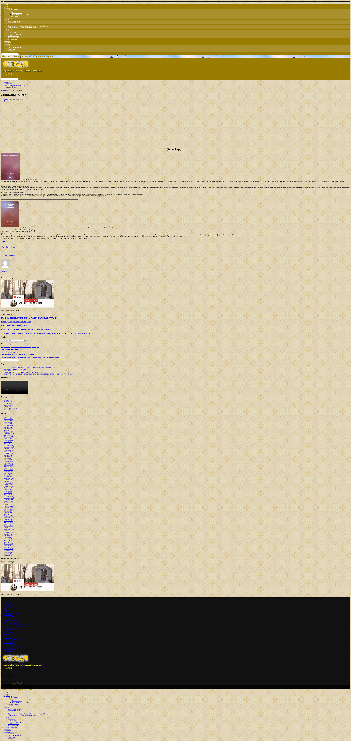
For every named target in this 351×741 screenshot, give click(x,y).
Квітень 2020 (8, 509)
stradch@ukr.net (17, 683)
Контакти (7, 41)
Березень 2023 (8, 456)
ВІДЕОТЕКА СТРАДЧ (15, 21)
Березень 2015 (8, 535)
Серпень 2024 (8, 435)
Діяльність (11, 46)
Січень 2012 (8, 547)
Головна (7, 4)
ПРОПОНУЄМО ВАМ (15, 47)
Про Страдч (8, 8)
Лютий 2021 (8, 493)
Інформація (11, 31)
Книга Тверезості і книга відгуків (11, 90)
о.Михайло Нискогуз (8, 247)
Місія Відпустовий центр (13, 626)
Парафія (10, 11)
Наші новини (12, 49)
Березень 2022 (8, 471)
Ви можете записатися (15, 34)
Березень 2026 (8, 422)
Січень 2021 (8, 494)
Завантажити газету (14, 22)
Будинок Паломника (10, 44)
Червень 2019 (8, 526)
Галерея (6, 19)
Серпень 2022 (8, 466)
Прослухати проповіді (12, 646)
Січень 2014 (8, 540)
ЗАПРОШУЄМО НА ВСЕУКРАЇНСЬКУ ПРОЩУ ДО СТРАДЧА (26, 329)
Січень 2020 (8, 514)
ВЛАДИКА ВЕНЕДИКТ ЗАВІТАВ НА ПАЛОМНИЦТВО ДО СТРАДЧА (29, 318)
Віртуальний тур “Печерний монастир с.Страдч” (23, 27)
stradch (5, 99)
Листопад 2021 (9, 478)
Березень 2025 (8, 428)
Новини (6, 6)
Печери (10, 18)
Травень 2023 (8, 453)
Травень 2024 (8, 437)
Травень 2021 (8, 488)
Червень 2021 (8, 486)
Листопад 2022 (9, 463)
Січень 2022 (8, 475)
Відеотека (8, 610)
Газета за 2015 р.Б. (11, 611)
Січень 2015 (8, 539)
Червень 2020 (8, 506)
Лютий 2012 (8, 545)
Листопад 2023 (9, 447)
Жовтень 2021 (8, 479)
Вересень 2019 (8, 521)
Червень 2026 (8, 419)
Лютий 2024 (8, 442)
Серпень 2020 (8, 503)
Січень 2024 (8, 443)
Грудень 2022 (8, 461)
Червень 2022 (8, 470)
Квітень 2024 (8, 438)
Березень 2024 (8, 440)
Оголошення (8, 402)
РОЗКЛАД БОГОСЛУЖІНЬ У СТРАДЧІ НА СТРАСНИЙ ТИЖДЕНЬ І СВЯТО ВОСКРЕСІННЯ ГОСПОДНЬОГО (45, 333)
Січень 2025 (8, 430)
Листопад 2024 (9, 433)
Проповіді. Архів (10, 644)
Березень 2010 (8, 552)
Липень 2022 (8, 468)
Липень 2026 (8, 417)
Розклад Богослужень (11, 39)
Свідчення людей (13, 16)
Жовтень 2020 (8, 499)
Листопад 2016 (9, 529)
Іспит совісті (12, 32)
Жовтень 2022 (8, 465)
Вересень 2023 (8, 448)
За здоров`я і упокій (14, 37)
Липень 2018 (8, 527)
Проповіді (8, 643)
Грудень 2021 (8, 476)
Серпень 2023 (8, 450)
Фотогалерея (9, 651)
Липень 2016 (8, 531)
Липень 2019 (8, 524)
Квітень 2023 (8, 455)
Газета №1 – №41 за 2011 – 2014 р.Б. (16, 613)
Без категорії (9, 606)
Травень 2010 (8, 550)
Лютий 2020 (8, 512)
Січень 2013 (8, 542)
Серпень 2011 (8, 549)
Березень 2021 (8, 491)
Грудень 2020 (8, 496)
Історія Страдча (13, 9)
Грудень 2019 (8, 516)
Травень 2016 (8, 532)
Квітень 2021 (8, 489)
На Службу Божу (10, 628)
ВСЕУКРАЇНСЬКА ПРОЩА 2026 (14, 326)
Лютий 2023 (8, 458)
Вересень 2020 (8, 501)
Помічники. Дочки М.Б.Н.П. (21, 14)
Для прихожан (8, 29)
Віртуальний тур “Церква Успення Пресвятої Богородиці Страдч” (28, 26)
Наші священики (17, 13)
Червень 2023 (8, 452)
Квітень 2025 (8, 427)
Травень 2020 (8, 507)
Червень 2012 (8, 544)
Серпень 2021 (8, 483)
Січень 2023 (8, 460)
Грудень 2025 (8, 425)
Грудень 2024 (8, 432)
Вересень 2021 (8, 481)
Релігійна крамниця (14, 36)
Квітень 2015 (8, 534)
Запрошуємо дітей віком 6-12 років (16, 322)
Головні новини (10, 616)
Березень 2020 (8, 511)
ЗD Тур (6, 24)
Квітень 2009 (8, 554)
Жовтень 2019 (8, 519)
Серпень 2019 (8, 522)
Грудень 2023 (8, 445)
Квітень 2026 (8, 420)
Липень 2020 (8, 504)
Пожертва (7, 42)
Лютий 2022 (8, 473)
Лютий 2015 (8, 537)
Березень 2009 (8, 555)
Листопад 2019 (9, 517)
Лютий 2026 (8, 424)
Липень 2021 (8, 484)
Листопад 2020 (9, 498)
